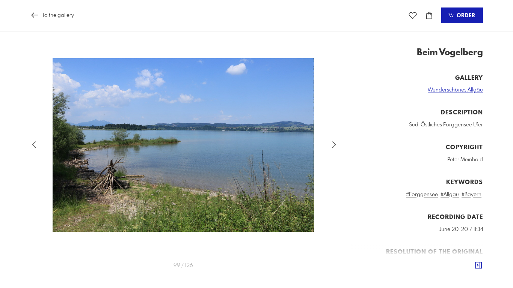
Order (465, 15)
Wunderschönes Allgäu (455, 90)
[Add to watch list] (412, 15)
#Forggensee (422, 194)
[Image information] (478, 265)
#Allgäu (450, 194)
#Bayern (471, 194)
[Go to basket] (429, 15)
